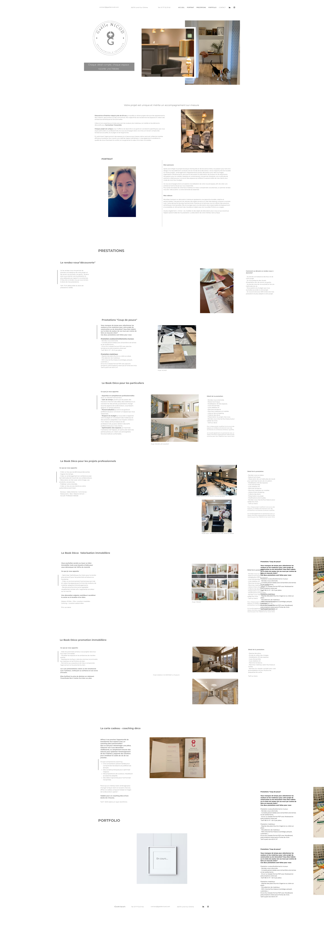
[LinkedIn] (230, 7)
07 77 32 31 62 (139, 907)
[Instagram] (234, 7)
